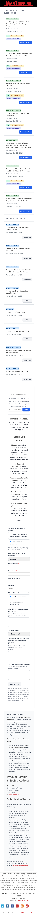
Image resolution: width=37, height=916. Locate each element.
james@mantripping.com (20, 865)
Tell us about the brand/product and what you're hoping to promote (19, 641)
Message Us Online (23, 900)
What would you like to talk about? (17, 529)
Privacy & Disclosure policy (24, 913)
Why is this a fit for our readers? (19, 664)
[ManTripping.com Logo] (18, 3)
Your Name (12, 571)
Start (26, 409)
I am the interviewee (19, 597)
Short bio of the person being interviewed (18, 610)
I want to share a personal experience (17, 543)
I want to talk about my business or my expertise (18, 535)
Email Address (13, 563)
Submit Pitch (14, 684)
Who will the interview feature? (18, 593)
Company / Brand (14, 578)
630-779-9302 (14, 794)
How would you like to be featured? (16, 554)
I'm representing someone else (16, 603)
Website (11, 585)
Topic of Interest (13, 630)
